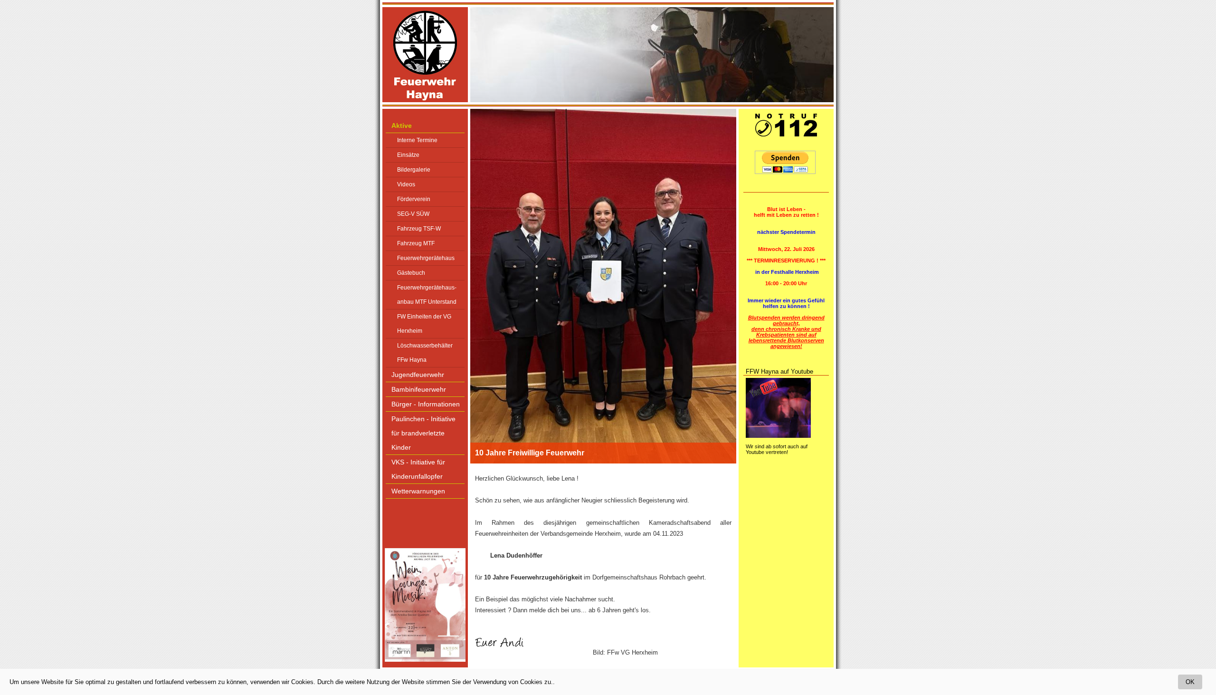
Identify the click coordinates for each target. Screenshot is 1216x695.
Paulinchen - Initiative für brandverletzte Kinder (423, 433)
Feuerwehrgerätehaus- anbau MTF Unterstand (426, 295)
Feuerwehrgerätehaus (426, 258)
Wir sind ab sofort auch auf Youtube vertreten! (777, 449)
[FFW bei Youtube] (778, 436)
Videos (406, 184)
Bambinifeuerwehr (418, 389)
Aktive (401, 125)
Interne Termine (417, 140)
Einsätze (408, 155)
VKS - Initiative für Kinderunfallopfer (418, 469)
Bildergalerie (413, 170)
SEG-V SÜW (413, 214)
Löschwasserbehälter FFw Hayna (425, 353)
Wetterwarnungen (418, 491)
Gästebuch (411, 273)
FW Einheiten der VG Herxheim (424, 324)
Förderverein (413, 199)
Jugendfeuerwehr (417, 374)
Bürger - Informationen (425, 404)
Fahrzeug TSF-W (419, 229)
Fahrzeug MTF (416, 243)
